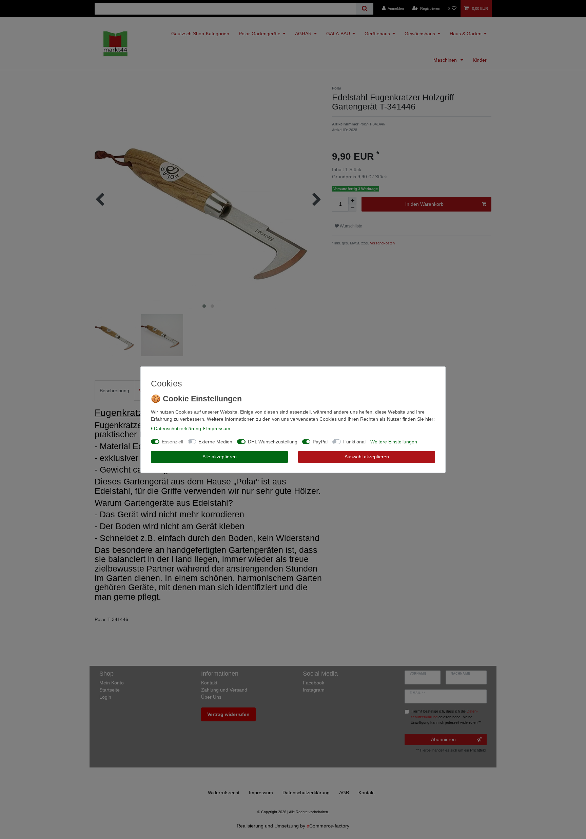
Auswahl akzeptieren (367, 456)
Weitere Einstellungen (393, 441)
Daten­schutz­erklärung (177, 428)
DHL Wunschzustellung (272, 441)
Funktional (354, 441)
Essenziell (172, 441)
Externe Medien (215, 441)
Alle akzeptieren (219, 456)
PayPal (320, 441)
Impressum (218, 428)
